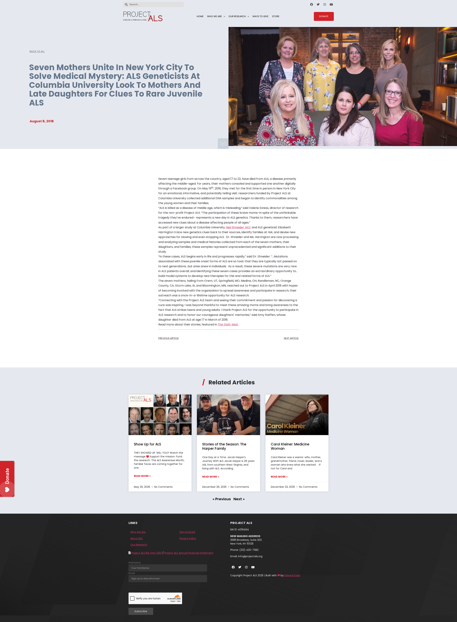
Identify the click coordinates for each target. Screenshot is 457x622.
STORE (275, 16)
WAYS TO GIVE (260, 16)
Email (132, 573)
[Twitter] (318, 4)
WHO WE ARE (214, 16)
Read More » (142, 476)
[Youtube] (331, 4)
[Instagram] (325, 4)
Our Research (138, 544)
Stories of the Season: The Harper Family (224, 446)
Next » (239, 498)
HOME (200, 16)
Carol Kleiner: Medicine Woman (290, 446)
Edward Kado (292, 575)
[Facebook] (311, 4)
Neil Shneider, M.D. (238, 227)
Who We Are (138, 532)
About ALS (136, 538)
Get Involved (187, 532)
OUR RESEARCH (237, 16)
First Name (135, 562)
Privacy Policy (187, 538)
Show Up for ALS (147, 444)
